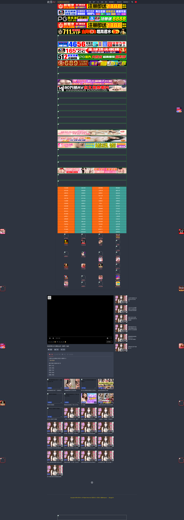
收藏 (51, 349)
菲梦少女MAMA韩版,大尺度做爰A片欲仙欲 (73, 447)
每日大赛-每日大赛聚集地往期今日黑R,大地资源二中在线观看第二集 (113, 447)
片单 (57, 349)
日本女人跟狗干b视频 (52, 419)
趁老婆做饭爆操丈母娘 (103, 390)
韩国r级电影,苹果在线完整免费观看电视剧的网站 (58, 447)
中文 (53, 370)
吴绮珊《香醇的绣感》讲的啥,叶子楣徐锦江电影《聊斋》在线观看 (79, 433)
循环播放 (109, 341)
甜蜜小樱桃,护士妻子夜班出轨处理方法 (89, 419)
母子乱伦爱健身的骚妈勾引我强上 (88, 390)
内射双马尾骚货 (50, 404)
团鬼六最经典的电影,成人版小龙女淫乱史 (56, 462)
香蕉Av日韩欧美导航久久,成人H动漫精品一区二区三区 (59, 433)
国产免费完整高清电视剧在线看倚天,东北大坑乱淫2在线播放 (60, 476)
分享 (64, 349)
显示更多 (52, 360)
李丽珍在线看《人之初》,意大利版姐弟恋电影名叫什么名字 (77, 462)
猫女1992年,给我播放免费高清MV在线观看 (132, 319)
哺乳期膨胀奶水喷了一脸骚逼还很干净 (55, 390)
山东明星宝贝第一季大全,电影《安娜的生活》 (108, 462)
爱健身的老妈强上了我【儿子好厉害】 (72, 404)
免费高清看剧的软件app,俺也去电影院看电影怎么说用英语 (94, 462)
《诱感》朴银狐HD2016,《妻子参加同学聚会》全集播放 (76, 419)
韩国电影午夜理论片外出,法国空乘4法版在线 (91, 447)
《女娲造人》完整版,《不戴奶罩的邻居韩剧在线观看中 (110, 419)
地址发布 (119, 2)
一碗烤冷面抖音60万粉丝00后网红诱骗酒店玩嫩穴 (109, 404)
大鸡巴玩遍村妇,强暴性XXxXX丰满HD (132, 299)
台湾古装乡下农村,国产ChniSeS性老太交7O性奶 (109, 433)
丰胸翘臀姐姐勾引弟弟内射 (70, 390)
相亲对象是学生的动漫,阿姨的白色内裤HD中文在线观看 (132, 328)
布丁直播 (83, 404)
